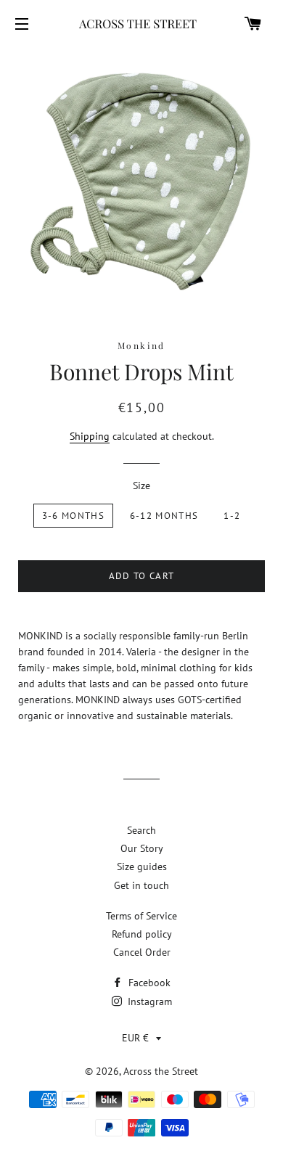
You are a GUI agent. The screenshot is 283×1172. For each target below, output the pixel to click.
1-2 (231, 515)
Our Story (141, 848)
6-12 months (164, 515)
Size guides (142, 866)
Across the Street (160, 1071)
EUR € (135, 1037)
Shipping (90, 436)
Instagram (148, 1001)
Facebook (148, 982)
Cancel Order (142, 952)
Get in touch (141, 885)
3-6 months (73, 515)
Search (141, 830)
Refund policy (142, 934)
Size (141, 485)
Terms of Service (141, 915)
